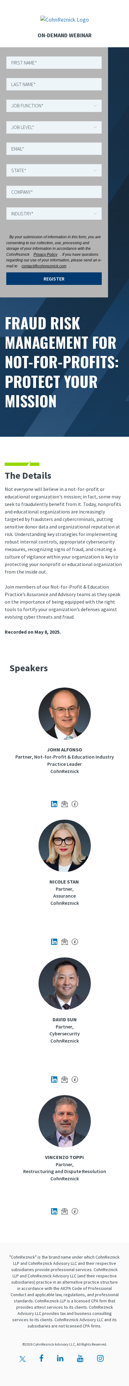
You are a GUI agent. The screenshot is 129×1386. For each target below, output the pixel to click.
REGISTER (54, 279)
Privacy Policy (45, 254)
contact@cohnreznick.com (44, 266)
